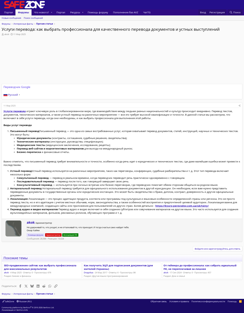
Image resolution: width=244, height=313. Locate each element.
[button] (51, 12)
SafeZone (9, 301)
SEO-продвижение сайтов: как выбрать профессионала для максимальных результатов (40, 267)
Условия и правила (179, 301)
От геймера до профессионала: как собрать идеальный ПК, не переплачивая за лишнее (200, 267)
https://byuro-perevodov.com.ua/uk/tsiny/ (182, 205)
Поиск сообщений (33, 17)
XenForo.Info (22, 310)
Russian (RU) (25, 301)
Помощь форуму (98, 12)
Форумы (23, 12)
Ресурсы (75, 12)
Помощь (232, 301)
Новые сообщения (11, 17)
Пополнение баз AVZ (125, 12)
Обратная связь (159, 301)
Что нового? (41, 12)
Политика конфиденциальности (208, 301)
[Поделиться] (239, 106)
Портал (8, 12)
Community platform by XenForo (28, 307)
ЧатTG (147, 12)
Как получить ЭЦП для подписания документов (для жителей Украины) (118, 267)
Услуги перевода (14, 111)
